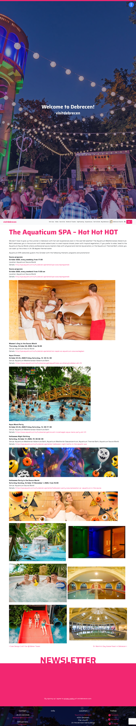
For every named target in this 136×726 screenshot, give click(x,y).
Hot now (51, 222)
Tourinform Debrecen (83, 715)
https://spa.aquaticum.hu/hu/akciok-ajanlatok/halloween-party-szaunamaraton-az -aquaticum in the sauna (58, 488)
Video (56, 222)
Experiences (88, 222)
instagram (114, 719)
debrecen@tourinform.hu (23, 717)
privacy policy (69, 698)
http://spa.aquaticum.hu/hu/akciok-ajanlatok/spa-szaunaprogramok (42, 264)
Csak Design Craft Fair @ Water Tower (25, 646)
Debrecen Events (118, 222)
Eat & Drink (97, 222)
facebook (114, 715)
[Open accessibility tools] (131, 4)
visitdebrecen (9, 222)
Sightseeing (80, 222)
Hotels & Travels (71, 222)
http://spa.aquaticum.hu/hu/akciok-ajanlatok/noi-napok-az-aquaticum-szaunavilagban (49, 351)
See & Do (62, 222)
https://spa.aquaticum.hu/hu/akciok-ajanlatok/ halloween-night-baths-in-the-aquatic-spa (51, 444)
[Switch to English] (129, 222)
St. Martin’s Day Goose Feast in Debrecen (109, 646)
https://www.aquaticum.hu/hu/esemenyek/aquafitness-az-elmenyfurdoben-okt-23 (48, 363)
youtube (114, 723)
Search (125, 222)
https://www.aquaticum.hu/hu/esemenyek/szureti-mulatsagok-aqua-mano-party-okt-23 (50, 432)
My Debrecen (105, 222)
